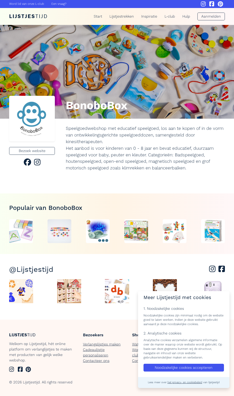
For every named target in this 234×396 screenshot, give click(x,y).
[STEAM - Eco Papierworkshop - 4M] (136, 231)
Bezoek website (32, 151)
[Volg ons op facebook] (221, 270)
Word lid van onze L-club (26, 4)
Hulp (186, 16)
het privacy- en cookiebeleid (185, 382)
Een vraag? (58, 4)
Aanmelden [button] (211, 16)
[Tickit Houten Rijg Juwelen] (59, 231)
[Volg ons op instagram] (213, 270)
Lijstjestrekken (121, 16)
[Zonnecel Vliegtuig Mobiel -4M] (213, 231)
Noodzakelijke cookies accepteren (184, 367)
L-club (170, 16)
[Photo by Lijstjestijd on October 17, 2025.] (117, 291)
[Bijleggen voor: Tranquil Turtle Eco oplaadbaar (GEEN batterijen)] (98, 231)
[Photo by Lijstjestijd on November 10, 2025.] (69, 291)
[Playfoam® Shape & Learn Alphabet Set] (21, 231)
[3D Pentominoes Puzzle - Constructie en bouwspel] (174, 231)
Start (98, 16)
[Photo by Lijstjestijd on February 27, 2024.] (21, 291)
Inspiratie (149, 16)
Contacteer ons (96, 361)
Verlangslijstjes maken (102, 344)
